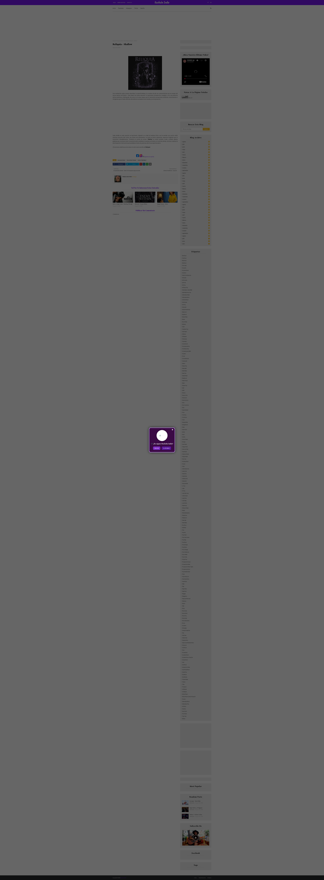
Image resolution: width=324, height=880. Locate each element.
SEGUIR (156, 448)
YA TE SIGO (166, 448)
